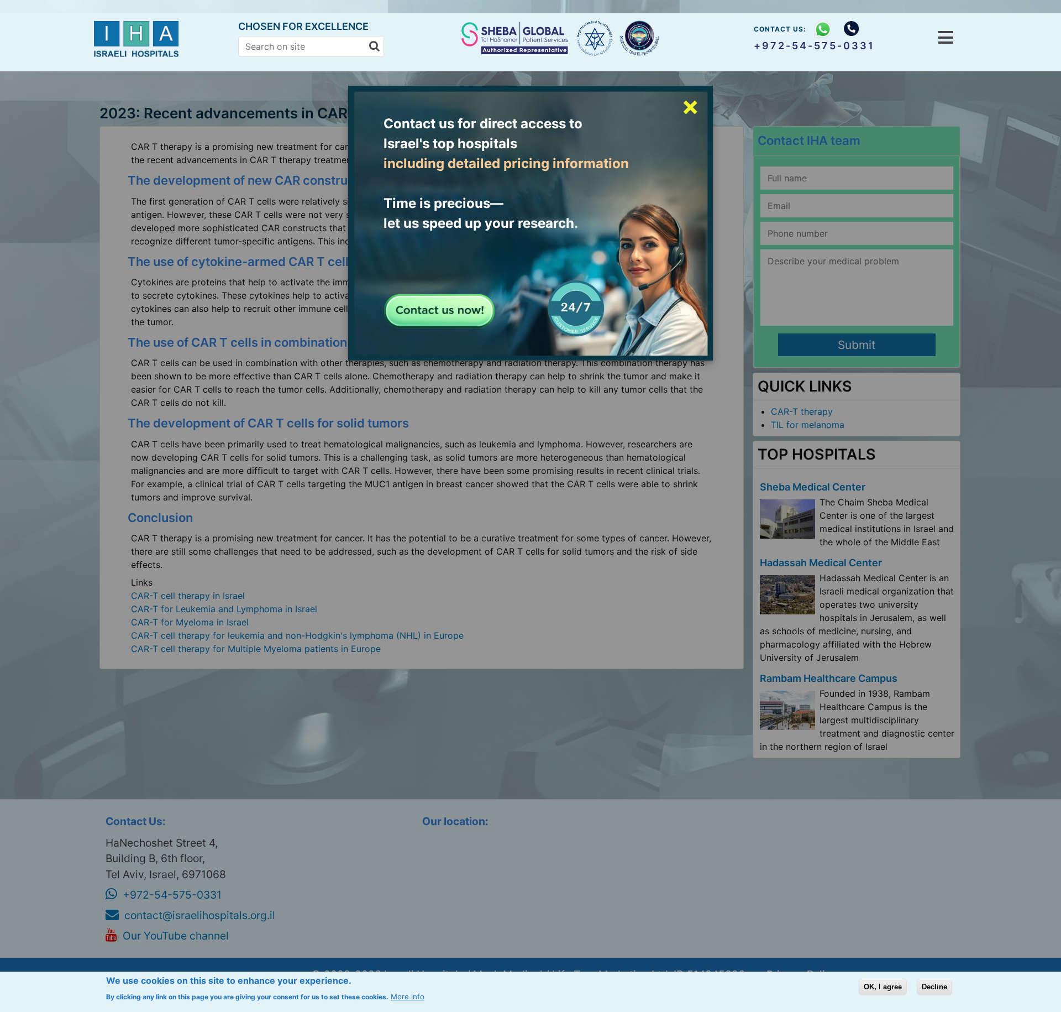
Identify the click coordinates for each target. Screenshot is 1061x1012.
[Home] (515, 50)
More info (407, 996)
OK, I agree (883, 987)
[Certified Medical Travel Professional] (640, 39)
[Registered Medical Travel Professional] (595, 38)
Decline (934, 987)
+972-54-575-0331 (814, 45)
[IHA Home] (139, 55)
